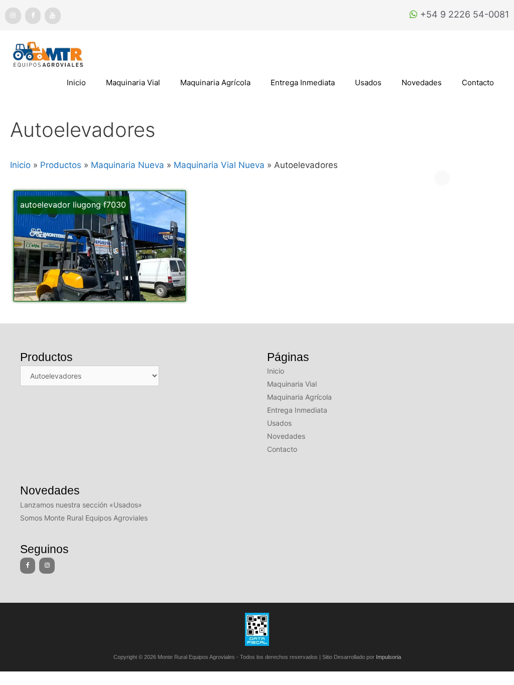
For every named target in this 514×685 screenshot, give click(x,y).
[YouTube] (53, 16)
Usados (368, 82)
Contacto (478, 82)
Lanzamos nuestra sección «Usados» (81, 504)
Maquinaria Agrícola (215, 82)
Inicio (76, 82)
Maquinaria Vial (133, 82)
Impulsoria (388, 657)
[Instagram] (13, 16)
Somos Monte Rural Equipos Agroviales (84, 517)
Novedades (422, 82)
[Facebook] (33, 16)
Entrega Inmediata (303, 82)
